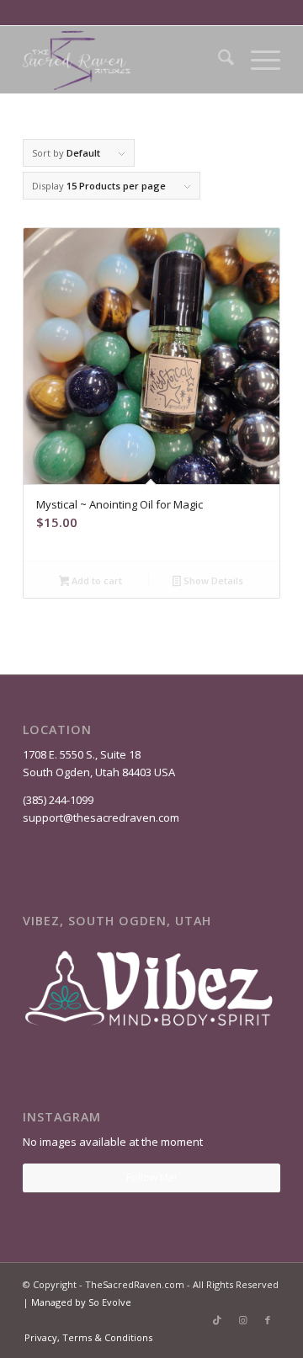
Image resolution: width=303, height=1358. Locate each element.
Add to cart (95, 580)
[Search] (217, 59)
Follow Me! (151, 1177)
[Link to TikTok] (217, 1320)
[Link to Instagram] (242, 1320)
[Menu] (257, 59)
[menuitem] (217, 59)
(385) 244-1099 (58, 799)
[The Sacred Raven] (126, 59)
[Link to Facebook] (267, 1320)
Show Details (212, 580)
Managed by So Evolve (81, 1302)
